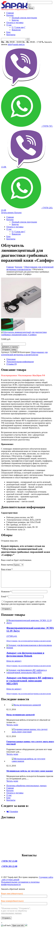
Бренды (15, 20)
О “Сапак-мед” (18, 27)
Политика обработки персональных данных (26, 785)
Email (4, 596)
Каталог (10, 15)
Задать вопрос (7, 212)
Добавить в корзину (10, 347)
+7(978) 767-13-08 (27, 146)
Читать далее (12, 725)
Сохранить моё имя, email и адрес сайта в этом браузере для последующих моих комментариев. (23, 602)
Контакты (10, 34)
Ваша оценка (7, 565)
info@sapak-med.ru (16, 44)
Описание (11, 359)
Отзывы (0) (11, 364)
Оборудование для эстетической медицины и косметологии (30, 268)
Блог (8, 32)
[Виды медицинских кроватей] (26, 705)
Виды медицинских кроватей (20, 715)
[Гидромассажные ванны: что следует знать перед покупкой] (30, 732)
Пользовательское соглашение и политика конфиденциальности (20, 883)
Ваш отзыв (7, 569)
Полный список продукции (24, 18)
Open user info (18, 926)
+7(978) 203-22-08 (9, 866)
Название (6, 591)
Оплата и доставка (14, 22)
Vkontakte (13, 811)
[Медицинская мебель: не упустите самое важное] (30, 761)
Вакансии (16, 30)
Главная (10, 13)
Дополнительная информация (20, 361)
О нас (9, 25)
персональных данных (11, 913)
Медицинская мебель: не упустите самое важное (29, 771)
